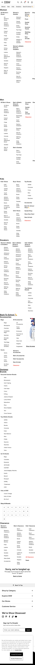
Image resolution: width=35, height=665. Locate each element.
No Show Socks (6, 364)
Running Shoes (18, 72)
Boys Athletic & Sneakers (30, 257)
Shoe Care (19, 341)
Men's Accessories (18, 356)
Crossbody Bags (7, 331)
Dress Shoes (5, 125)
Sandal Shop (27, 23)
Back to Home (17, 576)
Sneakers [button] (18, 6)
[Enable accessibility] (33, 329)
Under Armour (7, 447)
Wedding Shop (27, 33)
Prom (26, 19)
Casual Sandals (18, 22)
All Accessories (19, 323)
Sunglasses (19, 346)
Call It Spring (7, 383)
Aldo (5, 377)
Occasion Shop (28, 103)
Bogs (5, 457)
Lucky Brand (7, 399)
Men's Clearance (19, 529)
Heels (5, 45)
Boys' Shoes (18, 185)
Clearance (28, 42)
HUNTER (6, 468)
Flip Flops (18, 30)
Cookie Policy (18, 650)
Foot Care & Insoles (19, 334)
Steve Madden (7, 408)
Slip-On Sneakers (18, 77)
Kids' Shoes (5, 185)
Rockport (6, 479)
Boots (5, 28)
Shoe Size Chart (29, 214)
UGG (5, 487)
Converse (30, 187)
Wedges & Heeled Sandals (19, 41)
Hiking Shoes (5, 48)
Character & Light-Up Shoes (7, 207)
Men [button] (8, 6)
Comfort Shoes (6, 39)
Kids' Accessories (18, 359)
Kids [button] (13, 6)
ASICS (29, 295)
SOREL (6, 481)
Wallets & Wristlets (6, 345)
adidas (29, 184)
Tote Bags (6, 342)
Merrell (6, 476)
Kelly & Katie (7, 496)
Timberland (7, 484)
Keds (5, 431)
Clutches (6, 328)
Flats (5, 42)
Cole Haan (6, 388)
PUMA (29, 195)
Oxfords (6, 136)
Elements (6, 462)
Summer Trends (27, 28)
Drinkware (19, 331)
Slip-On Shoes (6, 64)
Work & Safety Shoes (6, 72)
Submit (28, 630)
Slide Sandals (18, 162)
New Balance (30, 301)
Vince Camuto (7, 413)
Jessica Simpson (8, 397)
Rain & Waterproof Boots (7, 56)
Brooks (6, 425)
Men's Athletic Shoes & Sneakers (18, 111)
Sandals (6, 61)
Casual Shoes (6, 32)
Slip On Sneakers (30, 278)
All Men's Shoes (6, 106)
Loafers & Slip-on (19, 553)
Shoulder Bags (6, 338)
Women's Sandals (18, 17)
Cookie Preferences (16, 658)
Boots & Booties (6, 541)
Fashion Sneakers (18, 68)
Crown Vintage (8, 493)
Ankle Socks (5, 356)
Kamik (5, 473)
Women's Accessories (17, 351)
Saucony (6, 442)
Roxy (5, 405)
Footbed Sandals (18, 33)
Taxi (5, 410)
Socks (5, 353)
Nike (29, 193)
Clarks (5, 386)
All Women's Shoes (6, 18)
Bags (5, 323)
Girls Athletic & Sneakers (30, 264)
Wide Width (7, 558)
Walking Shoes (18, 81)
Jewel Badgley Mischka (10, 470)
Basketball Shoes (19, 116)
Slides (18, 37)
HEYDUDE (6, 465)
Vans (5, 450)
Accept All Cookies (16, 654)
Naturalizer (7, 402)
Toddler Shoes (6, 189)
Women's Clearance (6, 531)
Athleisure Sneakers (19, 60)
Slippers (6, 68)
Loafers (6, 52)
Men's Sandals (18, 151)
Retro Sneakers (6, 275)
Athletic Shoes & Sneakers (6, 24)
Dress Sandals (18, 26)
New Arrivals (27, 38)
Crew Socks (5, 360)
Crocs (29, 190)
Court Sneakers (18, 64)
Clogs (5, 35)
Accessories (28, 203)
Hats (17, 338)
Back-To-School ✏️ (28, 6)
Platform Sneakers (6, 270)
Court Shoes (18, 120)
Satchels (6, 335)
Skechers (30, 198)
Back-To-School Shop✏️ (27, 14)
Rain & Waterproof (7, 216)
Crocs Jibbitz (18, 327)
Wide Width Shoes (5, 228)
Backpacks (7, 325)
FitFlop (6, 394)
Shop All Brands (5, 503)
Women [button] (3, 6)
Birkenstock (7, 380)
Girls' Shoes (18, 214)
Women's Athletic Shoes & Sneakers (18, 54)
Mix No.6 (6, 499)
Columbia (6, 459)
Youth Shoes (5, 193)
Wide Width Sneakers (18, 142)
